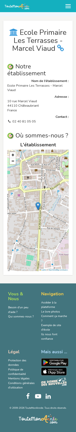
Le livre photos (50, 312)
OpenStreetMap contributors (58, 270)
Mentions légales (19, 378)
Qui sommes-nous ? (21, 316)
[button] (38, 206)
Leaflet (43, 270)
